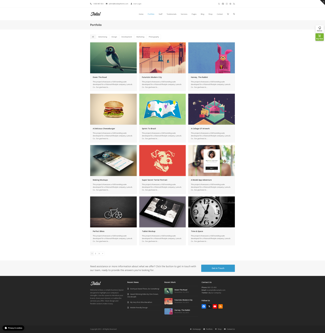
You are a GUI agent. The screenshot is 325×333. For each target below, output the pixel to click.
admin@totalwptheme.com (118, 4)
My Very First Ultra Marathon (141, 302)
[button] (228, 14)
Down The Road (100, 77)
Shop (220, 329)
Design (114, 37)
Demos (319, 31)
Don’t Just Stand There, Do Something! (144, 289)
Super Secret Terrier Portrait (154, 180)
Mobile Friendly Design (139, 307)
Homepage (197, 329)
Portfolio (209, 329)
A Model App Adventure (201, 180)
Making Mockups (100, 180)
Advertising (102, 37)
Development (126, 37)
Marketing (140, 37)
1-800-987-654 (98, 4)
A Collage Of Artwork (200, 128)
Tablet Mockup (148, 231)
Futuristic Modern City (152, 77)
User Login (137, 4)
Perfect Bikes (98, 231)
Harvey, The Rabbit (199, 77)
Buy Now (319, 39)
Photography (154, 37)
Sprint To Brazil (149, 128)
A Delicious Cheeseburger (104, 128)
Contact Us (231, 329)
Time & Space (197, 231)
